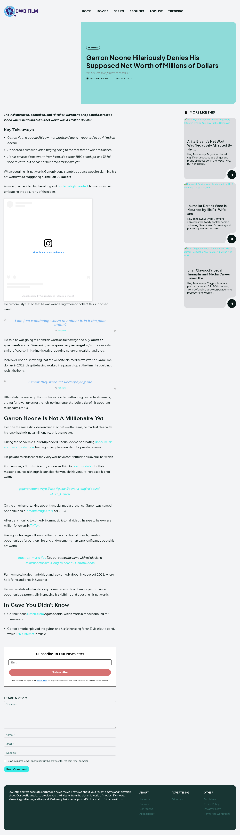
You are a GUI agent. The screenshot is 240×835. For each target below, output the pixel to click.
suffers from (35, 614)
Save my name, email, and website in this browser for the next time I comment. (49, 760)
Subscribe (60, 672)
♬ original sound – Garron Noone (72, 563)
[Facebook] (12, 810)
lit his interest (25, 634)
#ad (43, 557)
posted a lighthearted (72, 186)
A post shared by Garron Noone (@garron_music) (48, 296)
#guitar (61, 488)
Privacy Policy (42, 680)
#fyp (43, 488)
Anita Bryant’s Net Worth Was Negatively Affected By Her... (209, 145)
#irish (51, 488)
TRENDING (93, 47)
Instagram (62, 331)
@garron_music (29, 557)
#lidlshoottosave (37, 563)
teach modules (82, 466)
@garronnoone (28, 488)
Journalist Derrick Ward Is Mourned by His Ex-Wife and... (207, 209)
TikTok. (35, 525)
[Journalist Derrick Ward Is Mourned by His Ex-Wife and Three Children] (210, 191)
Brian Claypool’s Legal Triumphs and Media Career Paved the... (208, 274)
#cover (71, 488)
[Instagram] (19, 810)
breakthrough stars (40, 511)
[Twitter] (26, 810)
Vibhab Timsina (101, 78)
